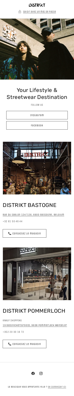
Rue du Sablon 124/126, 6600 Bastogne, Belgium (33, 214)
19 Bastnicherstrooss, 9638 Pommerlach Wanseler (35, 325)
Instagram (37, 115)
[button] (37, 11)
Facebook (37, 125)
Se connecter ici (57, 386)
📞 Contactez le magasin (24, 233)
